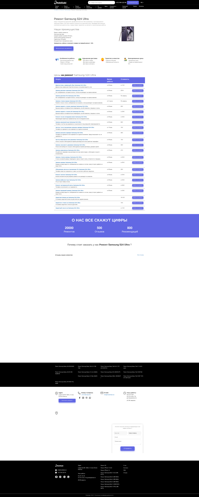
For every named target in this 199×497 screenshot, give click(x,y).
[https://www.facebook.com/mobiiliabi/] (80, 398)
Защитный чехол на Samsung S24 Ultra (68, 208)
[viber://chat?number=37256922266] (86, 398)
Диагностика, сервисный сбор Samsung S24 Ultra (71, 85)
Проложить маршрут (67, 400)
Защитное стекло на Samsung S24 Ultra (68, 202)
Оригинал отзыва (137, 262)
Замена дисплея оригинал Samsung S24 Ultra (69, 90)
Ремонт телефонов (66, 7)
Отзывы (125, 472)
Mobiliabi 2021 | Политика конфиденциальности (99, 495)
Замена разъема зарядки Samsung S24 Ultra (69, 132)
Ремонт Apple (57, 7)
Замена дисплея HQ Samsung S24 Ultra (68, 95)
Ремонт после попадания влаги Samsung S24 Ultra (71, 116)
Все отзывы (140, 255)
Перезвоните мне (133, 2)
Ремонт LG (103, 465)
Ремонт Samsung (65, 10)
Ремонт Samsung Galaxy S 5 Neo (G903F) (87, 376)
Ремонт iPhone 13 (105, 470)
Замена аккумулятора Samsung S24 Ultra (68, 122)
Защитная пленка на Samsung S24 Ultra (68, 197)
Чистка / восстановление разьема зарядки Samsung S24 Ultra (75, 127)
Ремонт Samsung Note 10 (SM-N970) (110, 484)
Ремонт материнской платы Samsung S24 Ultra (70, 185)
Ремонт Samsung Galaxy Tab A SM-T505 (132, 372)
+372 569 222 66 (121, 2)
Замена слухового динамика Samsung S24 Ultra (70, 144)
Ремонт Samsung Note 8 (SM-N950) (110, 477)
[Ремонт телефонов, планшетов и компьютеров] (60, 3)
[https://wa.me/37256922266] (90, 398)
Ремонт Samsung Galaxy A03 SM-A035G (64, 366)
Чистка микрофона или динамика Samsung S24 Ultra (72, 139)
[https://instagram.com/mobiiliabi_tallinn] (83, 398)
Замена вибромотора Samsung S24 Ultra (68, 180)
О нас (124, 465)
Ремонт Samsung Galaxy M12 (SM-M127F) (110, 372)
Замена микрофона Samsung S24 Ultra (67, 150)
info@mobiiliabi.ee (109, 395)
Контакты (141, 6)
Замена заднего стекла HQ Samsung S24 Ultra (70, 111)
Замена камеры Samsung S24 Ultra (66, 162)
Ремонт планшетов (89, 7)
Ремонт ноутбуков (78, 7)
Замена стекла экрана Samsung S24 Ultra (68, 101)
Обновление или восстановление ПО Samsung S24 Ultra (73, 169)
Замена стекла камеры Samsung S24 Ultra (69, 157)
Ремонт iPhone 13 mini (106, 468)
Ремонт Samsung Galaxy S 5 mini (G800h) (87, 372)
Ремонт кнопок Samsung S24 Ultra (66, 174)
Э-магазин (100, 7)
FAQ (124, 470)
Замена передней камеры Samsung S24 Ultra (69, 190)
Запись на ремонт (138, 85)
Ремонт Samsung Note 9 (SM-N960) (110, 479)
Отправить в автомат (113, 7)
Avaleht (56, 10)
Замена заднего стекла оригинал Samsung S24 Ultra (72, 106)
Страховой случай (125, 7)
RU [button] (142, 2)
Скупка (135, 6)
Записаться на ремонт (64, 48)
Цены (106, 6)
